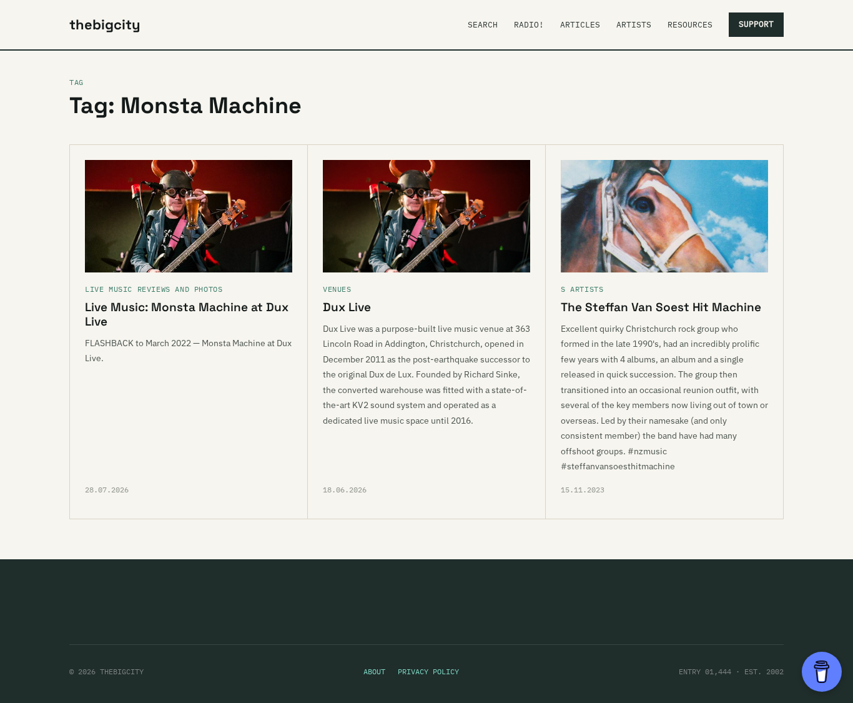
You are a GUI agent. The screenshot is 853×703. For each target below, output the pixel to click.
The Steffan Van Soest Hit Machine (661, 307)
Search (483, 24)
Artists (633, 24)
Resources (690, 24)
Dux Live (347, 307)
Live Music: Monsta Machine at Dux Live (186, 314)
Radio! (529, 24)
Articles (580, 24)
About (374, 671)
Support (756, 24)
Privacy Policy (428, 671)
